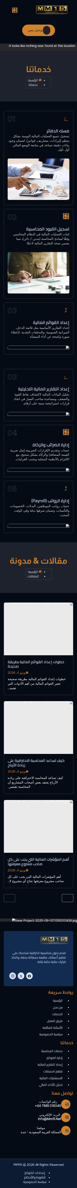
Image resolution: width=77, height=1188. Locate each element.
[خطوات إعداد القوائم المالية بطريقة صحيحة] (38, 629)
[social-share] (29, 975)
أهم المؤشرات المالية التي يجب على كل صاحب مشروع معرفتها (38, 861)
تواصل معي (35, 30)
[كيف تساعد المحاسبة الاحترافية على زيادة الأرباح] (38, 727)
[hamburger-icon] (15, 10)
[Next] (67, 898)
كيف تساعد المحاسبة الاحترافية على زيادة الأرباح (36, 762)
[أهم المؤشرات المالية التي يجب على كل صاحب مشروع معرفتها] (38, 826)
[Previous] (9, 898)
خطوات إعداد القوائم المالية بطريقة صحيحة (36, 664)
